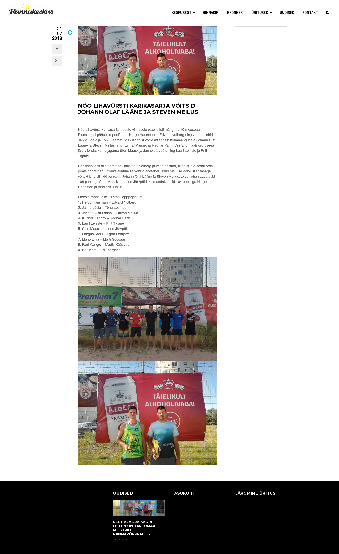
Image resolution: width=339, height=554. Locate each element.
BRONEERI (235, 12)
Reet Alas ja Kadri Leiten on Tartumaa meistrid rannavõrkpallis (134, 528)
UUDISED (287, 12)
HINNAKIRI (211, 12)
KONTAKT (310, 12)
